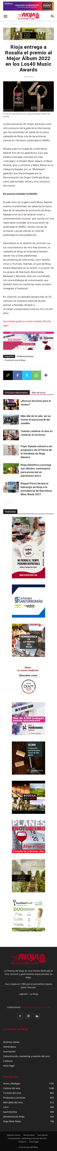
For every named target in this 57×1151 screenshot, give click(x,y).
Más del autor (39, 392)
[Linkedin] (37, 1016)
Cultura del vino (31, 24)
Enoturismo (16, 24)
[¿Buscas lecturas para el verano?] (11, 404)
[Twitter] (27, 375)
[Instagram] (28, 1016)
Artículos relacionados (16, 392)
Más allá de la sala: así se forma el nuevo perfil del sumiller (36, 419)
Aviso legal (8, 1065)
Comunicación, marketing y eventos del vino (26, 1056)
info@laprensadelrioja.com (35, 1007)
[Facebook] (17, 375)
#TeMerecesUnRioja (25, 356)
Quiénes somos (11, 1042)
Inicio (5, 24)
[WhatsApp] (36, 375)
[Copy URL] (8, 375)
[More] (46, 375)
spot (20, 214)
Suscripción (9, 1051)
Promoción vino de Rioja (15, 360)
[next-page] (10, 502)
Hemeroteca (9, 1046)
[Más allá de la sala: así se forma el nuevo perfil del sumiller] (11, 419)
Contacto (8, 1060)
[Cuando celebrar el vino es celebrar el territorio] (11, 434)
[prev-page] (5, 502)
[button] (5, 16)
